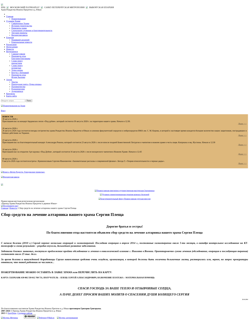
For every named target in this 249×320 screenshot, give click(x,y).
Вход (3, 111)
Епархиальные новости (21, 42)
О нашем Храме (13, 21)
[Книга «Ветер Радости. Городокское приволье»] (23, 172)
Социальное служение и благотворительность (31, 30)
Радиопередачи (18, 89)
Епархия (10, 37)
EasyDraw (12, 313)
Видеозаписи (12, 51)
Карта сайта (11, 96)
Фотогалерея (12, 47)
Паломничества (18, 87)
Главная (9, 16)
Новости (10, 49)
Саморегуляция (18, 54)
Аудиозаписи (17, 91)
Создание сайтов (24, 313)
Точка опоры (17, 70)
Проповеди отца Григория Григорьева (20, 57)
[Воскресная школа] (10, 177)
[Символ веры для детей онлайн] (2, 185)
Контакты (10, 94)
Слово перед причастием (17, 62)
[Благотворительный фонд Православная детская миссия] (124, 199)
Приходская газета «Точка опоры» (26, 84)
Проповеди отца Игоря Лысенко (18, 76)
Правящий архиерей (20, 40)
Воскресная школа (19, 35)
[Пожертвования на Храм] (13, 106)
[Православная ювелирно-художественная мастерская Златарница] (124, 191)
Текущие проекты (19, 33)
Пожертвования (18, 19)
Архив (9, 80)
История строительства (21, 26)
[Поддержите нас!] (9, 206)
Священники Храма (20, 23)
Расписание (11, 44)
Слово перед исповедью (17, 66)
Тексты (14, 82)
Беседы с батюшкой (20, 72)
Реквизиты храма (19, 28)
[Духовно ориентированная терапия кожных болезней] (124, 194)
